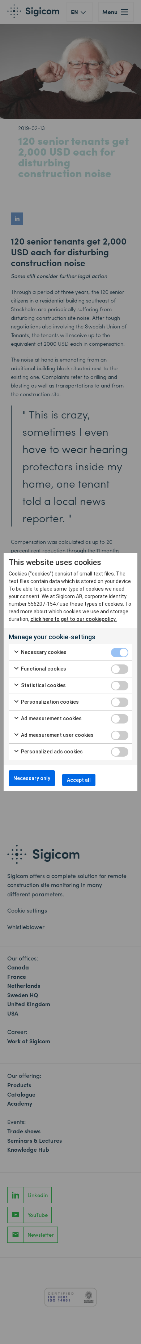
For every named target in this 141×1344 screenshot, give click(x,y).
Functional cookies (43, 669)
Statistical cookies (43, 685)
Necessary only (31, 778)
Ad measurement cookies (51, 718)
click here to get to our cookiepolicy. (73, 619)
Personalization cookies (49, 702)
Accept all (79, 780)
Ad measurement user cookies (57, 735)
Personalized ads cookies (51, 751)
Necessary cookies (43, 652)
